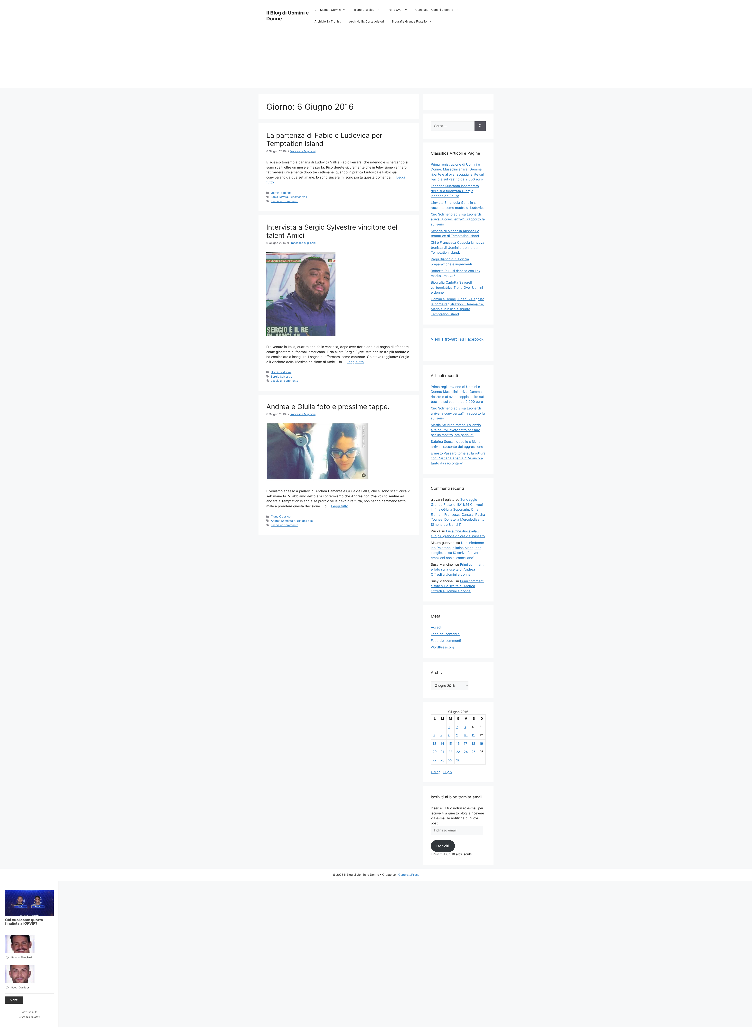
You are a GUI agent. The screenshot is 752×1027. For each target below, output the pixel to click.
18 (473, 744)
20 (435, 752)
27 (435, 760)
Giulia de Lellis (303, 520)
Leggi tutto (355, 362)
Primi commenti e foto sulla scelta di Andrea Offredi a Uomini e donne (457, 569)
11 (473, 735)
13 (434, 744)
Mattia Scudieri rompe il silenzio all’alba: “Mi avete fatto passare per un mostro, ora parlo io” (456, 430)
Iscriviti (442, 846)
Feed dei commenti (446, 641)
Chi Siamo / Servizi (328, 10)
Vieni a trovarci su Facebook (457, 339)
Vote (14, 1000)
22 (450, 752)
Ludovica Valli (298, 196)
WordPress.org (442, 647)
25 (473, 752)
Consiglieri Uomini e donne (434, 10)
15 (450, 744)
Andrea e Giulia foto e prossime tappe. (328, 406)
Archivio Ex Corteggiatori (366, 21)
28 (442, 760)
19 (481, 744)
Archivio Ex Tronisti (328, 21)
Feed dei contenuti (445, 634)
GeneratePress (408, 874)
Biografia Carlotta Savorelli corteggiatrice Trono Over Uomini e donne (457, 287)
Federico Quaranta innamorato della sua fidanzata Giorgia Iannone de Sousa (455, 191)
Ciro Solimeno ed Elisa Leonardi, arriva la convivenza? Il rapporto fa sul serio (458, 219)
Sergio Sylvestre (281, 376)
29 (450, 760)
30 (458, 760)
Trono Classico (363, 10)
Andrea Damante (282, 520)
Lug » (447, 772)
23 (458, 752)
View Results (29, 1011)
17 (465, 744)
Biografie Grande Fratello (409, 21)
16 (458, 744)
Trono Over (395, 10)
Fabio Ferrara (279, 196)
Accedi (436, 627)
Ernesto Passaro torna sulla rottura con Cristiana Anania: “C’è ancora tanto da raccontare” (458, 458)
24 (466, 752)
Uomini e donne (281, 192)
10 (465, 735)
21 (442, 752)
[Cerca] (480, 126)
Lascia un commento (284, 201)
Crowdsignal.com (29, 1016)
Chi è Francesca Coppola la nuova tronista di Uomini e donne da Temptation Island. (457, 247)
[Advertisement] (376, 60)
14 (442, 744)
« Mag (435, 772)
